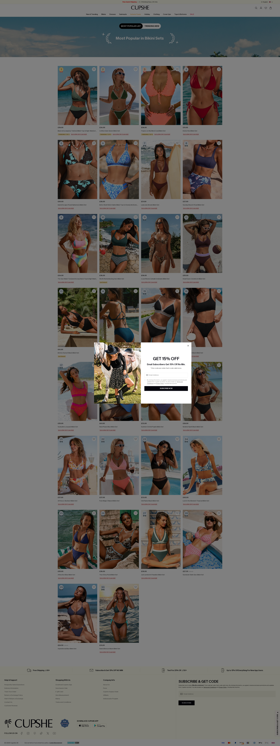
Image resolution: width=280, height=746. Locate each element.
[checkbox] (145, 380)
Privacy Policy (160, 383)
